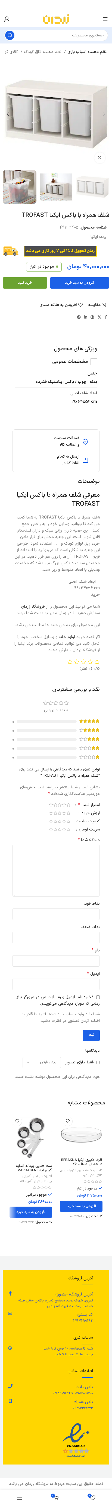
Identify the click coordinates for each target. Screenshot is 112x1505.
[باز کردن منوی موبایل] (105, 19)
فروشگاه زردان (33, 607)
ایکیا (94, 237)
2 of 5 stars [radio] (64, 805)
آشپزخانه (46, 1176)
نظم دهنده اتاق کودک (43, 52)
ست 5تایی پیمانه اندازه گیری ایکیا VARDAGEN (34, 1168)
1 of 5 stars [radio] (68, 805)
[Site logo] (56, 19)
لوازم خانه (66, 637)
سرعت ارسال (88, 830)
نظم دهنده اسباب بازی (87, 52)
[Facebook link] (106, 317)
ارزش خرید (90, 813)
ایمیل (93, 974)
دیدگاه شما (89, 840)
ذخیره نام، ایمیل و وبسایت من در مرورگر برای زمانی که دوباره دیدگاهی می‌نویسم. (57, 1000)
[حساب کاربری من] (6, 19)
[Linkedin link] (85, 317)
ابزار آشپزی (30, 1176)
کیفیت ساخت (87, 822)
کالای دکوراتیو (92, 1175)
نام (96, 950)
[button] (81, 1206)
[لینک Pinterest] (92, 317)
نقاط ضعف (90, 927)
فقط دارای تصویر (79, 1062)
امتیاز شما (89, 805)
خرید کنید (25, 283)
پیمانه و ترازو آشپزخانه (36, 1181)
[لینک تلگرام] (78, 317)
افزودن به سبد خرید (79, 283)
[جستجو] (9, 35)
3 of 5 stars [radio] (59, 805)
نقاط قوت (92, 904)
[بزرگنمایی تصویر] (99, 157)
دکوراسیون (68, 1170)
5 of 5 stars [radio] (51, 805)
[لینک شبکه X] (99, 317)
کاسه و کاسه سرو (90, 1170)
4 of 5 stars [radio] (55, 805)
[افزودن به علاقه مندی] (67, 1121)
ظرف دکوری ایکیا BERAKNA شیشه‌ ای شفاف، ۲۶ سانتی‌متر (81, 1164)
